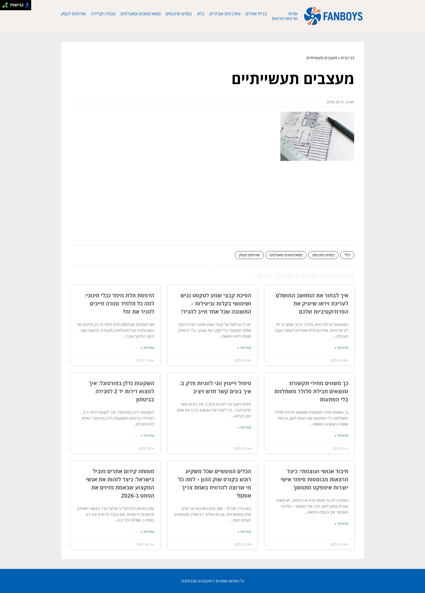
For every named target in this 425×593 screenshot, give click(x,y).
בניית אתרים (256, 13)
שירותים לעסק (73, 13)
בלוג (200, 13)
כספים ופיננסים (179, 13)
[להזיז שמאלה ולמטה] (3, 6)
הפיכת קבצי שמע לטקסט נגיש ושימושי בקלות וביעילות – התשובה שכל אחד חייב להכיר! (216, 303)
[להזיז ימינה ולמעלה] (6, 3)
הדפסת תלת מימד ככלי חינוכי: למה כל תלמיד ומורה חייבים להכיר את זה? (119, 303)
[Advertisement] (212, 204)
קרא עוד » (341, 347)
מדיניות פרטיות (285, 18)
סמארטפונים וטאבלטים (141, 13)
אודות (293, 13)
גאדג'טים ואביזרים (225, 13)
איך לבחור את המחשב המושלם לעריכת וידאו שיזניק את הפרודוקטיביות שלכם (312, 303)
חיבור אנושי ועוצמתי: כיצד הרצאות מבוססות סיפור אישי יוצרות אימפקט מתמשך (314, 479)
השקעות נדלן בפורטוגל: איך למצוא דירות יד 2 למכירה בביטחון (121, 391)
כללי (347, 254)
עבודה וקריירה (103, 13)
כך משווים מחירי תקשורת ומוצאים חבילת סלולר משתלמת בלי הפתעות (311, 391)
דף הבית (347, 58)
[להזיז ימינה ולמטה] (6, 6)
